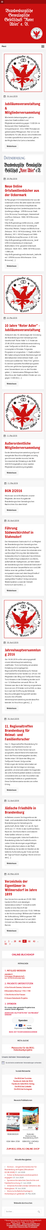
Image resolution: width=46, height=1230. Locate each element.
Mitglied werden (16, 970)
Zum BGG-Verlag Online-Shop (23, 1149)
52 (6, 944)
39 (15, 941)
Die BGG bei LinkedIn (23, 1086)
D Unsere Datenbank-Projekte (16, 998)
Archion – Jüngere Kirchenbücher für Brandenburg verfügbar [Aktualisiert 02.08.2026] (21, 1169)
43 (34, 941)
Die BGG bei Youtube (23, 1078)
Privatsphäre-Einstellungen (17, 1225)
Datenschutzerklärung (30, 1224)
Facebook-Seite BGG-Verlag (23, 1084)
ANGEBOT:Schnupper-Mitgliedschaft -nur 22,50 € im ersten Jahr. (15, 976)
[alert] (23, 1062)
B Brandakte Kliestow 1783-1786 (18, 991)
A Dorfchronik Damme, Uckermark (18, 987)
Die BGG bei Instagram (23, 1089)
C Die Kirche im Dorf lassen (15, 995)
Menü (4, 46)
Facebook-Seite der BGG (23, 1081)
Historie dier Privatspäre (27, 1227)
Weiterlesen (12, 146)
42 (29, 941)
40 (20, 941)
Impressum (16, 1224)
